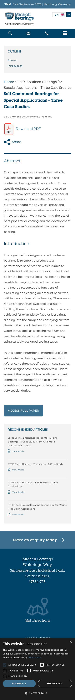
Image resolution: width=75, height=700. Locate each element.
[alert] (37, 669)
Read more (35, 657)
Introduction (15, 65)
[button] (37, 693)
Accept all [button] (19, 683)
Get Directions (37, 620)
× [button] (70, 641)
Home (9, 82)
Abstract (13, 60)
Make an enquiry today (35, 540)
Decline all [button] (55, 683)
